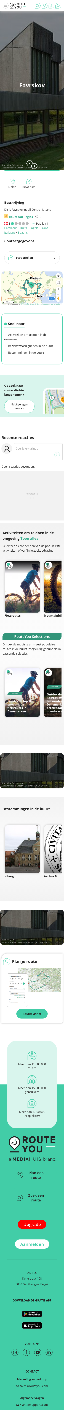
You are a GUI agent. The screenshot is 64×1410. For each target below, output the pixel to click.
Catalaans (10, 228)
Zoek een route (36, 1198)
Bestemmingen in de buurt (25, 353)
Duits (23, 228)
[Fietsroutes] (22, 587)
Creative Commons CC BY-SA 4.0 (32, 785)
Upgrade (32, 1224)
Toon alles (29, 538)
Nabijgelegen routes (19, 406)
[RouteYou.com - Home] (18, 5)
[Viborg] (22, 849)
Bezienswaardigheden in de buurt (30, 346)
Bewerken (29, 187)
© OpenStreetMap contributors (48, 304)
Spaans (23, 233)
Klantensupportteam (33, 1405)
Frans (44, 228)
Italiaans (9, 233)
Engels (34, 228)
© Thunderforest (27, 304)
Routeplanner (32, 1014)
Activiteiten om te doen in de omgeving (25, 337)
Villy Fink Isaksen (15, 165)
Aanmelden (32, 1244)
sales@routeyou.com (33, 1386)
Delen (12, 187)
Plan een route (36, 1175)
